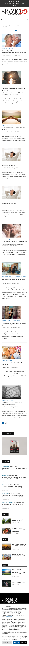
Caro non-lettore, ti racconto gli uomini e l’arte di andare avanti (14, 469)
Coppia (12, 48)
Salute (14, 239)
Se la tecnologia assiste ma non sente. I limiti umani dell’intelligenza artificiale (14, 478)
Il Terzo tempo (5, 466)
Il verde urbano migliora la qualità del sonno (19, 519)
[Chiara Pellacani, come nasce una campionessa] (6, 583)
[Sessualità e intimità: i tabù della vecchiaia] (11, 352)
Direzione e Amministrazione (14, 3)
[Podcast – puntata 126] (11, 192)
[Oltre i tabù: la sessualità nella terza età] (11, 231)
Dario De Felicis (6, 168)
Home (10, 1)
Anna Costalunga (7, 55)
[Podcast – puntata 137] (11, 154)
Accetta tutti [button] (16, 642)
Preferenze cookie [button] (7, 642)
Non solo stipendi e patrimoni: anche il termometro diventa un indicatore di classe (13, 487)
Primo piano (4, 86)
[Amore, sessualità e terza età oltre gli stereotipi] (11, 77)
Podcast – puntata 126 (9, 203)
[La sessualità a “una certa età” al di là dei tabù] (11, 117)
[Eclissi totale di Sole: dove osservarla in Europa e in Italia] (6, 547)
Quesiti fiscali (5, 493)
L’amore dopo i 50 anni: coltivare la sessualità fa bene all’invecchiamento (14, 51)
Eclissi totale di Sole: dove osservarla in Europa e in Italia (19, 546)
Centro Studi (4, 276)
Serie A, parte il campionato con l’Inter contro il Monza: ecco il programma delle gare (18, 572)
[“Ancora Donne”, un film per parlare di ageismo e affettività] (11, 312)
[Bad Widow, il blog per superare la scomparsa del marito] (11, 392)
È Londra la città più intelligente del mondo (18, 555)
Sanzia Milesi (6, 132)
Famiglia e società (5, 48)
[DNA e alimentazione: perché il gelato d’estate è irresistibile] (6, 531)
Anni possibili (5, 475)
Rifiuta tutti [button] (23, 642)
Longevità (25, 276)
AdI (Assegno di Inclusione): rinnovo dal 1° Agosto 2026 (13, 505)
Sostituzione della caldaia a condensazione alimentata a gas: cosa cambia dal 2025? (13, 496)
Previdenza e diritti (7, 502)
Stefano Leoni (6, 327)
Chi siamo (16, 1)
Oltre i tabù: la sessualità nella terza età (14, 241)
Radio (3, 162)
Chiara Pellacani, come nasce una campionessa (18, 581)
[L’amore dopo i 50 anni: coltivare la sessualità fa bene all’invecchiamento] (11, 40)
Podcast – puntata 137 (9, 165)
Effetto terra (5, 484)
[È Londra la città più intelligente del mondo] (6, 557)
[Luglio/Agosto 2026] (14, 446)
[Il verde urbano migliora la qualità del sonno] (6, 521)
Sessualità (10, 86)
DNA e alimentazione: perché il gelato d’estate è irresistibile (19, 530)
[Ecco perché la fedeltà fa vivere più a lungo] (11, 268)
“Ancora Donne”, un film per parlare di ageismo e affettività (14, 324)
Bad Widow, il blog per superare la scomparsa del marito (12, 403)
